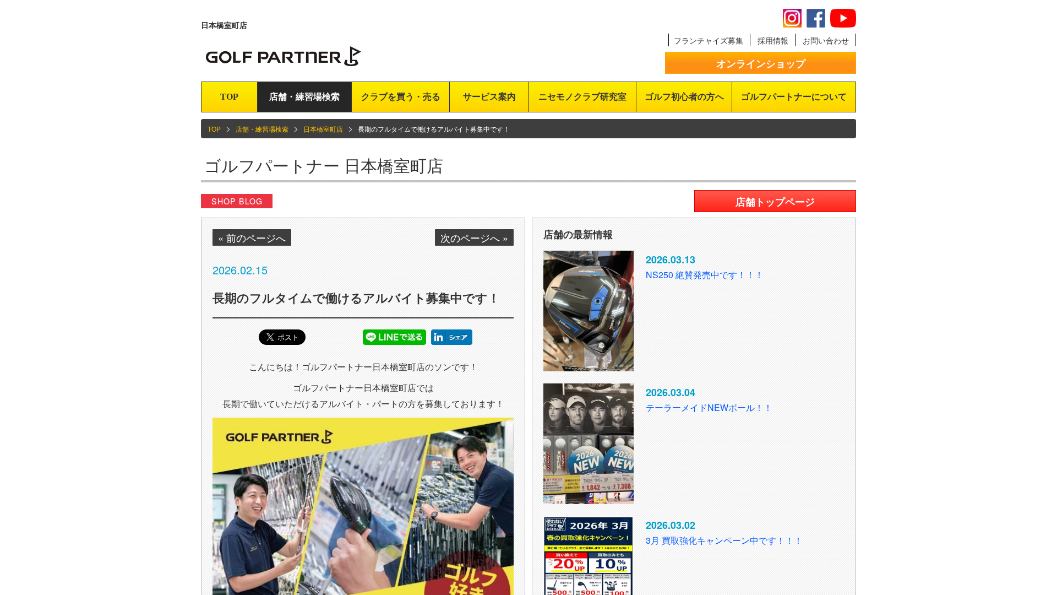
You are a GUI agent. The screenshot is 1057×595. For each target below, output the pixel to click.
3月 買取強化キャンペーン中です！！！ (724, 540)
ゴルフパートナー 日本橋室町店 (323, 165)
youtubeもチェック (843, 18)
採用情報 (773, 40)
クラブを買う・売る (400, 96)
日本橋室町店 (323, 128)
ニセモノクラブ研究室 (582, 96)
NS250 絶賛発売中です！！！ (705, 274)
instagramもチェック (792, 18)
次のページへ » (474, 237)
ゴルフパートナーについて (794, 96)
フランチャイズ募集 (708, 40)
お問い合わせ (826, 40)
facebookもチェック (816, 18)
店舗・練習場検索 (304, 96)
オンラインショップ (760, 63)
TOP (229, 96)
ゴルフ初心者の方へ (684, 96)
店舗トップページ (775, 201)
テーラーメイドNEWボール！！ (709, 407)
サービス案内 (489, 96)
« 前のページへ (252, 237)
